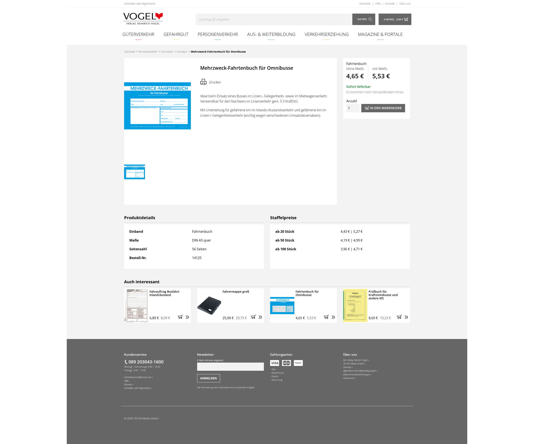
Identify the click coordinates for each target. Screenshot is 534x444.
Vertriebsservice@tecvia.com (137, 377)
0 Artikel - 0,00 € (393, 19)
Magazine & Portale (380, 34)
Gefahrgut (176, 34)
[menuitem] (138, 34)
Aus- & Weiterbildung (271, 34)
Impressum (348, 378)
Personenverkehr (218, 34)
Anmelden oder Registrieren (139, 3)
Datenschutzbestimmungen (356, 374)
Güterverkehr (138, 34)
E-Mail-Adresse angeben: (210, 360)
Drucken (215, 82)
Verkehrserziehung (327, 34)
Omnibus (182, 51)
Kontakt (390, 3)
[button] (181, 318)
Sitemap (347, 367)
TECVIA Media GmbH (353, 363)
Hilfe (378, 3)
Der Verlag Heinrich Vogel (355, 360)
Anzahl (351, 101)
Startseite (365, 3)
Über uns (405, 3)
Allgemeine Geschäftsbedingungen (359, 370)
